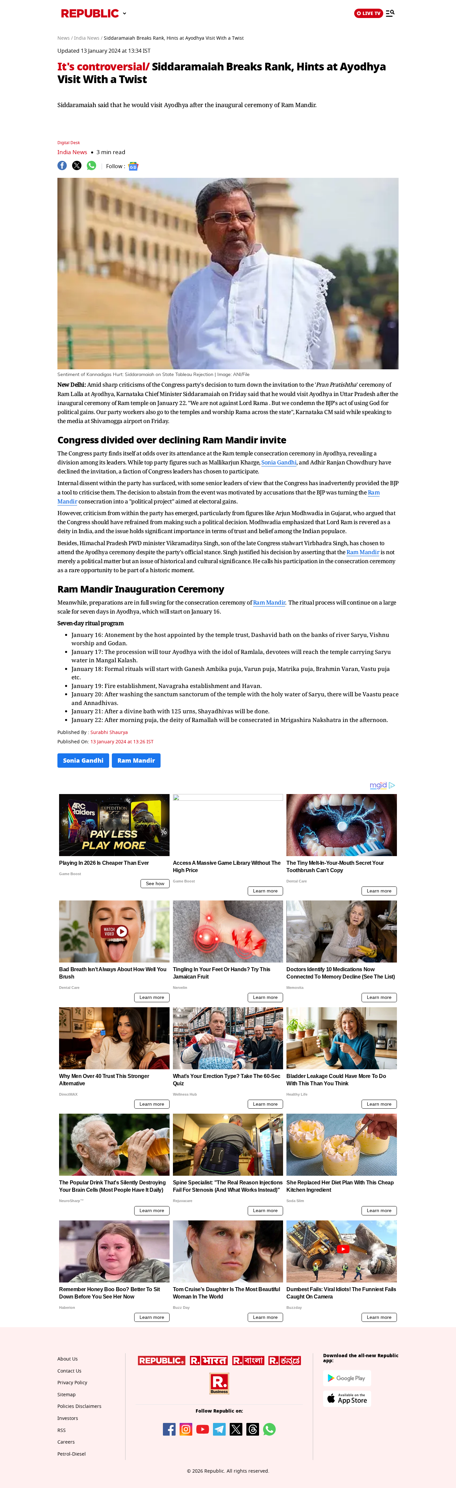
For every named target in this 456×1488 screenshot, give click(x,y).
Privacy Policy (72, 1382)
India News (72, 152)
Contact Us (69, 1371)
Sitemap (66, 1394)
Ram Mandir (230, 440)
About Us (67, 1359)
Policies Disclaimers (79, 1406)
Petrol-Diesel (71, 1454)
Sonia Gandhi (278, 462)
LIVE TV (372, 13)
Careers (66, 1442)
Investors (67, 1418)
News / (65, 38)
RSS (61, 1430)
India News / (88, 38)
